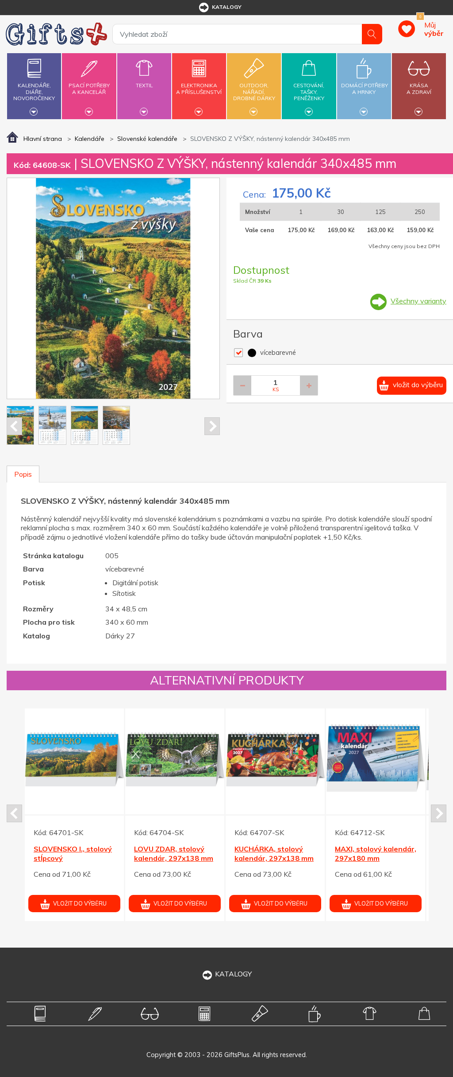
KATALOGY (233, 973)
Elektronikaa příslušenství (199, 88)
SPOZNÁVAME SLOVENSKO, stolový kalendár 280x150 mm (72, 858)
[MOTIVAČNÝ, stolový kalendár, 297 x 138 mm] (376, 758)
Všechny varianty (418, 300)
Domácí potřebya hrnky (364, 88)
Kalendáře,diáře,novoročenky (34, 91)
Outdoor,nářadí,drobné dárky (254, 91)
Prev (14, 426)
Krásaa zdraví (419, 88)
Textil (144, 85)
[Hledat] (372, 34)
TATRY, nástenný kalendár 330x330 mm (273, 853)
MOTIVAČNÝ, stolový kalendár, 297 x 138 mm (371, 858)
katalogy (227, 7)
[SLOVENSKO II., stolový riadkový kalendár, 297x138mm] (175, 758)
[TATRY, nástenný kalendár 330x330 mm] (275, 758)
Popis (23, 474)
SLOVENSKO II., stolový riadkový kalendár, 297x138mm (174, 858)
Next (212, 426)
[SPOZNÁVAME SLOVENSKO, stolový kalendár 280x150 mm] (74, 758)
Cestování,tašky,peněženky (308, 91)
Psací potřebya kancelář (89, 88)
